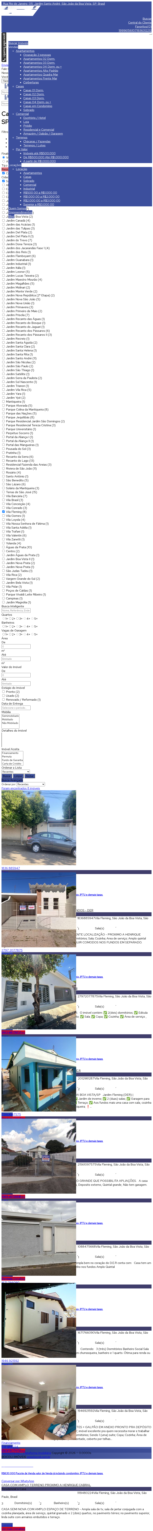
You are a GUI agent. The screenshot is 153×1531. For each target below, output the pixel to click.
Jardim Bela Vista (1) (19, 583)
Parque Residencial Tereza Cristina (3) (31, 425)
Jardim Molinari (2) (18, 287)
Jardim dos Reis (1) (18, 252)
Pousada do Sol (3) (18, 449)
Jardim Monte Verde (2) (21, 291)
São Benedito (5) (17, 480)
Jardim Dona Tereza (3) (21, 244)
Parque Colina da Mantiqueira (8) (27, 409)
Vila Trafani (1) (15, 531)
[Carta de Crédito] (12, 764)
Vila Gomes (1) (15, 516)
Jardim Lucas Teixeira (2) (22, 276)
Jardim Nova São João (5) (23, 299)
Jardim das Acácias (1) (20, 224)
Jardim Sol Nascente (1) (21, 382)
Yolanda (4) (13, 543)
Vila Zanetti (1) (15, 539)
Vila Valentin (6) (16, 535)
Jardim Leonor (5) (18, 272)
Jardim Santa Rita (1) (19, 354)
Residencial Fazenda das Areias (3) (28, 465)
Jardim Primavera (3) (19, 307)
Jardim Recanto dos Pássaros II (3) (29, 335)
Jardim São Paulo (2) (19, 366)
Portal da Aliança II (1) (20, 441)
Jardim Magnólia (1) (18, 602)
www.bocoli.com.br (38, 1457)
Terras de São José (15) (21, 492)
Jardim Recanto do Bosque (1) (25, 323)
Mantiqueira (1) (15, 402)
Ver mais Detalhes (13, 1118)
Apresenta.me (10, 1449)
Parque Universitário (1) (21, 429)
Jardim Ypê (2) (15, 398)
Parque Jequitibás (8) (20, 417)
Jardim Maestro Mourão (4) (24, 280)
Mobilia (6, 712)
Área (4, 638)
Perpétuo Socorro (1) (19, 433)
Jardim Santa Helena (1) (21, 350)
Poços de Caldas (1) (19, 590)
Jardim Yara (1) (15, 394)
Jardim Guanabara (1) (19, 260)
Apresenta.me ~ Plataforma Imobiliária (26, 1453)
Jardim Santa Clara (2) (20, 346)
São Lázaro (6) (16, 484)
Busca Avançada (12, 780)
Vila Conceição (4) (18, 504)
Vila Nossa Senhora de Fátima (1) (27, 524)
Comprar (7, 1525)
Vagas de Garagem (13, 630)
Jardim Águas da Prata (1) (22, 555)
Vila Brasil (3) (14, 500)
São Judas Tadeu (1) (19, 571)
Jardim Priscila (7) (17, 315)
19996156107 (128, 30)
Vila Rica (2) (14, 575)
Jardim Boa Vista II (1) (20, 559)
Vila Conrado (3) (16, 508)
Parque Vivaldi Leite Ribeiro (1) (26, 594)
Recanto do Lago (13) (20, 461)
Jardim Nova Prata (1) (20, 567)
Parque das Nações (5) (21, 413)
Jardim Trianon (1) (17, 386)
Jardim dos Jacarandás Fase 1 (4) (28, 248)
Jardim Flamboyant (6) (21, 256)
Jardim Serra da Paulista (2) (24, 378)
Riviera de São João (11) (21, 468)
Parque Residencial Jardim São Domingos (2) (35, 421)
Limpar (18, 776)
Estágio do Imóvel (13, 688)
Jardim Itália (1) (15, 268)
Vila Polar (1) (14, 587)
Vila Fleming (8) (16, 512)
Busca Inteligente (12, 606)
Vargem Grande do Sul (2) (23, 579)
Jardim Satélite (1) (17, 374)
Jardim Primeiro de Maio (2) (24, 311)
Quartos (6, 615)
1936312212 (144, 30)
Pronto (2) (13, 692)
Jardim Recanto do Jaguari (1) (25, 327)
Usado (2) (12, 696)
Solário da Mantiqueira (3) (22, 488)
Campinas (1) (14, 598)
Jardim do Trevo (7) (19, 240)
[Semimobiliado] (10, 716)
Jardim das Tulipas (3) (20, 228)
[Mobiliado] (10, 719)
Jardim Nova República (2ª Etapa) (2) (30, 295)
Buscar (7, 776)
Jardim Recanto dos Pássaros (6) (28, 331)
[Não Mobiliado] (10, 723)
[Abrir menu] (150, 33)
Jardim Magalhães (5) (20, 283)
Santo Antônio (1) (17, 476)
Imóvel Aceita (10, 749)
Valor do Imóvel (11, 667)
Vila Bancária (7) (16, 496)
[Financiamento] (12, 753)
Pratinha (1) (13, 453)
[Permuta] (12, 756)
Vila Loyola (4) (15, 520)
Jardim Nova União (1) (20, 303)
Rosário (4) (13, 472)
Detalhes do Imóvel (14, 731)
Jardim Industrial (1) (18, 264)
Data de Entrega (12, 704)
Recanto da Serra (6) (19, 457)
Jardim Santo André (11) (21, 358)
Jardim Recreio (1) (17, 339)
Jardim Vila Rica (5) (18, 390)
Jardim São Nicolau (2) (20, 362)
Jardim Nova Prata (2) (20, 563)
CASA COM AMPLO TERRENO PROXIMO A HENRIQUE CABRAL (46, 1485)
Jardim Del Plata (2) (19, 232)
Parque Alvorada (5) (19, 405)
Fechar (30, 776)
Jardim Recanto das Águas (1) (25, 319)
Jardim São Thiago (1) (20, 370)
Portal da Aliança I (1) (19, 437)
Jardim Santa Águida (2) (21, 343)
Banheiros (7, 623)
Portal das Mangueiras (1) (22, 445)
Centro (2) (13, 551)
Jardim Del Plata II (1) (20, 236)
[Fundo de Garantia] (12, 760)
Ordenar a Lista (11, 768)
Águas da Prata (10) (19, 547)
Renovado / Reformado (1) (23, 700)
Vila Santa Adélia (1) (19, 528)
